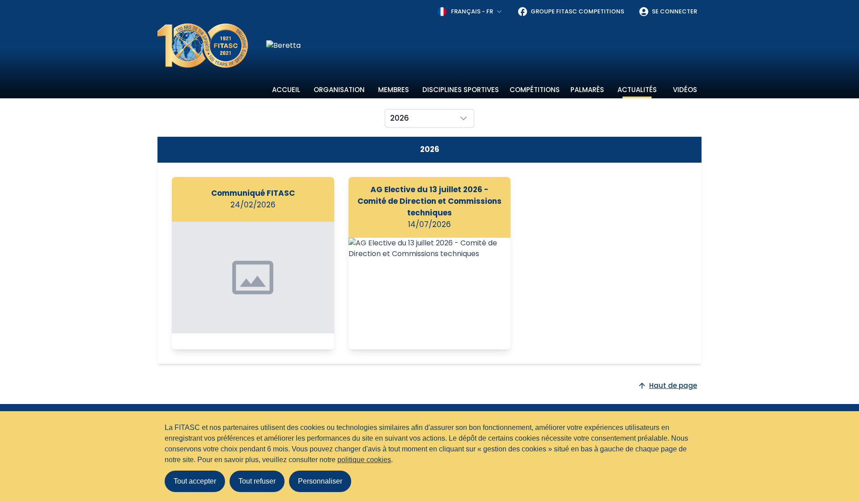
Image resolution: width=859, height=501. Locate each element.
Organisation (339, 89)
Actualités (637, 89)
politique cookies (364, 459)
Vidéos (685, 89)
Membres (393, 89)
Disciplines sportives (460, 89)
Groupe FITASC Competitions (577, 11)
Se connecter (674, 11)
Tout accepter (195, 481)
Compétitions (535, 89)
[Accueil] (202, 45)
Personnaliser (320, 481)
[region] (484, 45)
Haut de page (673, 385)
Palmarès (587, 89)
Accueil (286, 89)
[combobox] (470, 11)
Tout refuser (257, 481)
